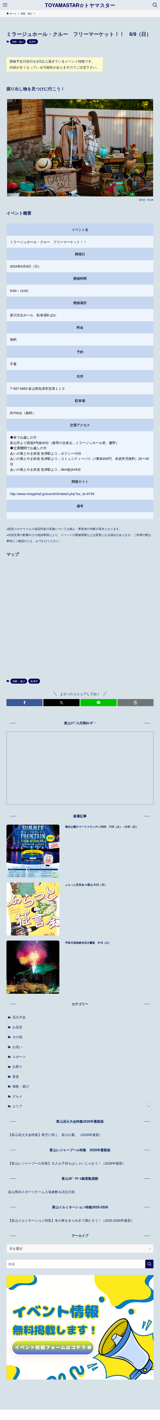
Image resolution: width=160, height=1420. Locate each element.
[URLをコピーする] (136, 702)
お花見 (17, 1027)
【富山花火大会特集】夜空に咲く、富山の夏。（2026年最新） (55, 1134)
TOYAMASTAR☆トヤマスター (80, 5)
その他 (17, 1036)
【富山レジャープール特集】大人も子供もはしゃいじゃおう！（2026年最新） (67, 1163)
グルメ (17, 1096)
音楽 (15, 1076)
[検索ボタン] (155, 5)
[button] (24, 702)
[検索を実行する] (149, 1264)
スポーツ (19, 1056)
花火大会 (19, 1017)
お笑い (17, 1046)
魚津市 (32, 41)
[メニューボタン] (5, 5)
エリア (17, 1106)
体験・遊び (18, 41)
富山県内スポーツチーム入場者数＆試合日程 (41, 1191)
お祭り (17, 1066)
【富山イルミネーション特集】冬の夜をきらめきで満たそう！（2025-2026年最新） (71, 1220)
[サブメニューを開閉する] (149, 1106)
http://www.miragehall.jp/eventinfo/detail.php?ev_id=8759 (52, 493)
